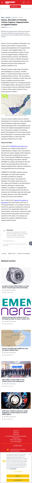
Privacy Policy (16, 438)
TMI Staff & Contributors (10, 290)
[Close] (29, 454)
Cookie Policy (13, 468)
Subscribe (23, 241)
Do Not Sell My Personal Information (16, 436)
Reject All (17, 476)
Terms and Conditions (16, 440)
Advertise (16, 432)
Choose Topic (14, 6)
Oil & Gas (4, 253)
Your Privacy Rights (16, 441)
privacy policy (5, 245)
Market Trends (11, 253)
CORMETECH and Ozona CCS (18, 146)
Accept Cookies (18, 480)
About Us (16, 431)
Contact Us (16, 434)
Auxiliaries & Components (23, 253)
